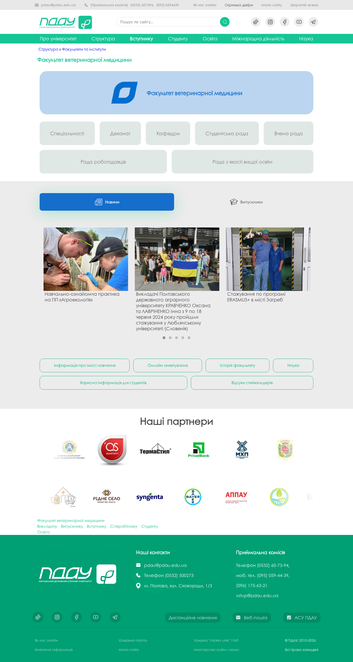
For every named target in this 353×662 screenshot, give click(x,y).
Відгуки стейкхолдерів (252, 382)
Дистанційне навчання (193, 617)
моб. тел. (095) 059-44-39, (263, 575)
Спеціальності (67, 133)
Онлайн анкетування (168, 365)
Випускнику (72, 526)
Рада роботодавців (103, 161)
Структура (103, 38)
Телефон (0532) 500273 (169, 575)
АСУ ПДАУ (306, 617)
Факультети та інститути (84, 49)
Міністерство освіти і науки (216, 649)
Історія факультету (237, 365)
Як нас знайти (204, 5)
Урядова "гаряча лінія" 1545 (216, 640)
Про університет (58, 38)
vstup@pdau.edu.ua (257, 595)
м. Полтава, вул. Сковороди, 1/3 (178, 585)
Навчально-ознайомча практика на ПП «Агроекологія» (80, 296)
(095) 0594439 (167, 5)
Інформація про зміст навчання (85, 365)
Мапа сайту (272, 5)
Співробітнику (123, 526)
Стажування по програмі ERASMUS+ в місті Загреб (255, 296)
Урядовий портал (133, 640)
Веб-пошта (255, 617)
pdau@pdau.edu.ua (58, 5)
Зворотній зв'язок (304, 5)
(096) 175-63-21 (252, 585)
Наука (293, 365)
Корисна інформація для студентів (113, 382)
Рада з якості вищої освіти (242, 161)
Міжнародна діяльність (258, 38)
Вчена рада (288, 133)
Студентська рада (227, 133)
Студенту (149, 526)
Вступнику (141, 38)
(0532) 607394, (142, 5)
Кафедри (168, 133)
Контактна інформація (54, 649)
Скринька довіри (239, 5)
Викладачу (47, 526)
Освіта (210, 38)
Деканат (120, 133)
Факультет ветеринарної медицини (70, 520)
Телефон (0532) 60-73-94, (263, 565)
